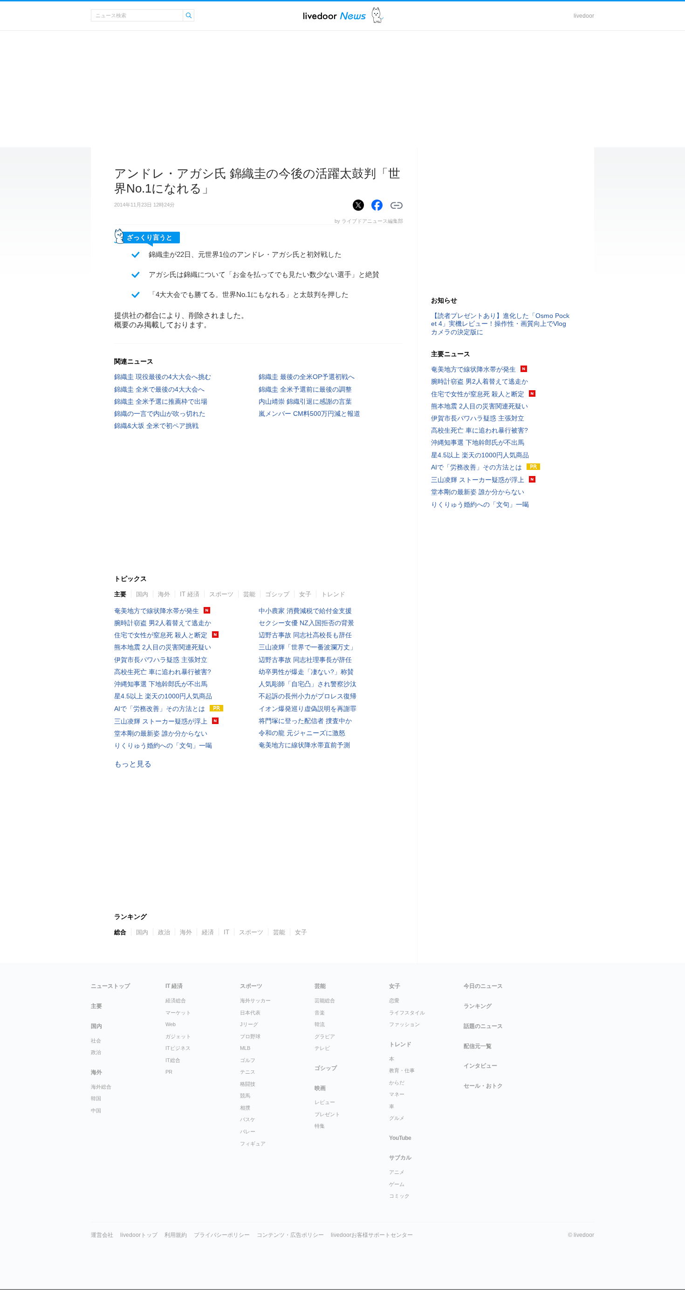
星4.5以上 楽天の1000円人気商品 (163, 696)
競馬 (245, 1095)
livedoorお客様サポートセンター (372, 1235)
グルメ (396, 1118)
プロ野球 (250, 1036)
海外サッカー (255, 1000)
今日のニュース (483, 986)
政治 (96, 1052)
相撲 (245, 1108)
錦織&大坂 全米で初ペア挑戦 (156, 425)
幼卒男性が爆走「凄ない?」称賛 (306, 672)
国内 (142, 594)
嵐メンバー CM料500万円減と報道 (309, 413)
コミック (399, 1196)
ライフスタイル (407, 1012)
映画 (320, 1088)
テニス (247, 1072)
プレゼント (327, 1114)
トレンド (333, 594)
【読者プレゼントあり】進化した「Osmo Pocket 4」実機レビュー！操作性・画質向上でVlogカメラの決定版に (500, 323)
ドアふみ (378, 15)
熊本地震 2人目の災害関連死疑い (162, 647)
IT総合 (172, 1060)
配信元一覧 (478, 1046)
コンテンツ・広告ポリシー (290, 1235)
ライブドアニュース (334, 15)
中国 (96, 1110)
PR (168, 1072)
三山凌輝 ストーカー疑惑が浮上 (160, 721)
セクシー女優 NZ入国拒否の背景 (306, 623)
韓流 (320, 1024)
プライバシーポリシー (222, 1235)
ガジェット (178, 1036)
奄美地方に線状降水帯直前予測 (304, 745)
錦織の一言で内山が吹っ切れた (160, 413)
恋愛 (394, 1000)
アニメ (396, 1172)
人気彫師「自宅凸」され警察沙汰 (307, 684)
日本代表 (250, 1012)
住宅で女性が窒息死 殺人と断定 (160, 635)
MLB (245, 1048)
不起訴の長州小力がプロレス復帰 (307, 696)
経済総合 (175, 1000)
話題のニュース (483, 1026)
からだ (396, 1082)
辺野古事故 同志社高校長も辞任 (305, 635)
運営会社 (102, 1235)
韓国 (96, 1098)
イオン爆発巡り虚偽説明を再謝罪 (307, 708)
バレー (247, 1131)
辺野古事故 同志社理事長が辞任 (305, 659)
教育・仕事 (402, 1070)
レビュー (325, 1102)
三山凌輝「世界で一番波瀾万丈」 (307, 647)
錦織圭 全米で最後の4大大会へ (159, 389)
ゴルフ (247, 1060)
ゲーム (396, 1184)
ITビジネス (178, 1048)
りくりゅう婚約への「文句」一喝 (163, 745)
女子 (305, 594)
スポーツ (221, 594)
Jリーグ (249, 1024)
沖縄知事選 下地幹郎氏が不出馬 (160, 684)
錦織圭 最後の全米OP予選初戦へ (307, 376)
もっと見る (132, 764)
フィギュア (253, 1143)
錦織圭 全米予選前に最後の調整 (305, 389)
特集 (320, 1126)
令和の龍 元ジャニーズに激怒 (302, 733)
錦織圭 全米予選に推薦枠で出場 (160, 401)
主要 (120, 594)
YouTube (400, 1138)
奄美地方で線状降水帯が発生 (156, 610)
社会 (96, 1040)
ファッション (404, 1024)
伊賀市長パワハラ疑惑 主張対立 (160, 659)
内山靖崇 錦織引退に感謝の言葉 (305, 401)
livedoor (584, 16)
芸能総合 (325, 1000)
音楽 (320, 1012)
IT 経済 (189, 594)
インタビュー (480, 1065)
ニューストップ (110, 986)
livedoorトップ (139, 1235)
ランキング (478, 1006)
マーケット (178, 1012)
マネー (396, 1094)
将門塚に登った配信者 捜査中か (305, 720)
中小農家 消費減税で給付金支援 (305, 610)
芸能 (249, 594)
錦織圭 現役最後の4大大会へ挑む (162, 376)
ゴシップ (277, 594)
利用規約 (175, 1235)
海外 (164, 594)
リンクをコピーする (396, 205)
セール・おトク (483, 1086)
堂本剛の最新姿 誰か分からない (160, 733)
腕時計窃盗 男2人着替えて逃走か (162, 623)
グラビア (325, 1036)
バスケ (247, 1119)
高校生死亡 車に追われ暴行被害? (162, 672)
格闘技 (247, 1084)
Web (170, 1024)
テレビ (322, 1048)
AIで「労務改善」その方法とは (159, 708)
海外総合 (101, 1087)
